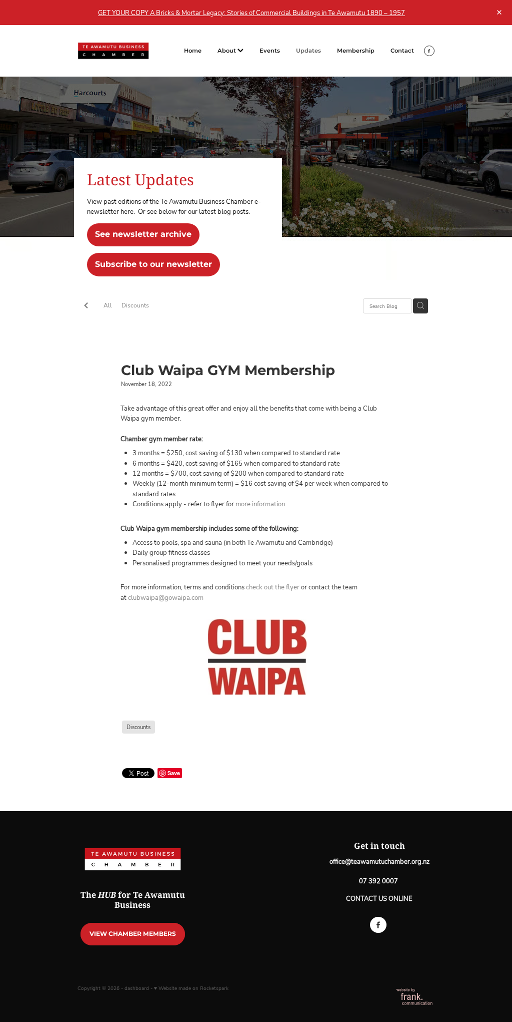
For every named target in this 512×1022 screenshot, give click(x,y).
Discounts (135, 305)
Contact (402, 51)
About (228, 51)
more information (260, 503)
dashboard (136, 988)
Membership (355, 51)
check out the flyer (273, 586)
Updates (308, 51)
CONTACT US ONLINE (379, 898)
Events (270, 51)
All (108, 305)
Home (193, 51)
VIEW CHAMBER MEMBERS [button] (133, 934)
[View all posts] (86, 306)
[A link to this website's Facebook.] (429, 51)
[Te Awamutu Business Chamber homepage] (113, 51)
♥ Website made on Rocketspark (191, 988)
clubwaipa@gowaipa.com (166, 597)
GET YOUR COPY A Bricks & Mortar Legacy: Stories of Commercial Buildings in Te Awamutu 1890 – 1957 (251, 12)
